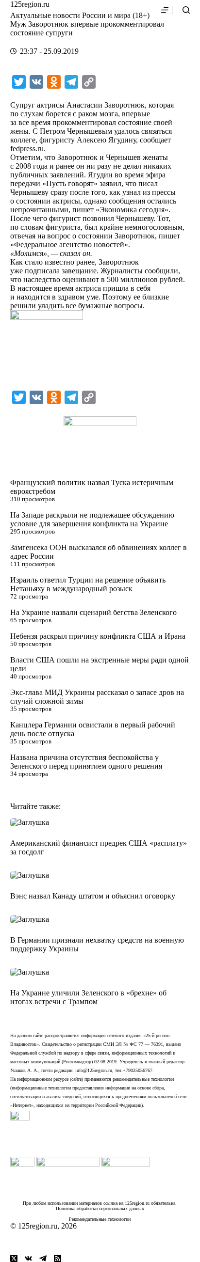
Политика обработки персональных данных (100, 1208)
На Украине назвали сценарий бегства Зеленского (93, 612)
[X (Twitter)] (13, 1258)
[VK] (28, 1258)
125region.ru (30, 4)
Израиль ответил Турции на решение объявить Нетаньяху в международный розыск (88, 584)
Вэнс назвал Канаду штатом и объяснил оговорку (92, 896)
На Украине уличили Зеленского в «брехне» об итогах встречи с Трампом (88, 997)
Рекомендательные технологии (100, 1219)
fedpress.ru (27, 148)
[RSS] (57, 1258)
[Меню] (167, 10)
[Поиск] (186, 10)
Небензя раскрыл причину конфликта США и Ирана (97, 636)
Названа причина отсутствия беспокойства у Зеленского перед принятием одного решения (86, 761)
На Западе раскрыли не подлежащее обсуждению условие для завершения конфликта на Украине (92, 519)
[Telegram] (43, 1258)
